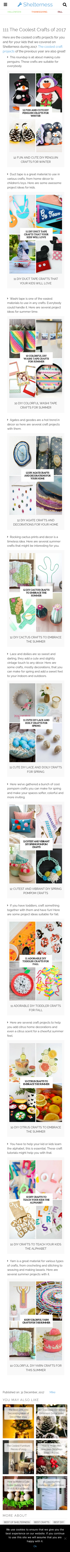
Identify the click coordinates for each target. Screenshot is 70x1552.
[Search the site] (65, 5)
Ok (35, 1546)
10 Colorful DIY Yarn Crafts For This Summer (36, 1368)
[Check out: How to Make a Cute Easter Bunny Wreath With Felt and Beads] (18, 1493)
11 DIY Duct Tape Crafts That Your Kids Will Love (36, 281)
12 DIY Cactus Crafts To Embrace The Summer (35, 640)
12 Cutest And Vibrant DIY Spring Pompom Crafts (36, 891)
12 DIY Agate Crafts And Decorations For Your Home (35, 523)
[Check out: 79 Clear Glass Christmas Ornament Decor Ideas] (51, 1421)
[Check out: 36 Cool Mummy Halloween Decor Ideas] (51, 1493)
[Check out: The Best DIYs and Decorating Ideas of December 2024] (18, 1421)
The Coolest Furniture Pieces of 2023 (18, 1447)
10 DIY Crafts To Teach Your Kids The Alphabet (35, 1247)
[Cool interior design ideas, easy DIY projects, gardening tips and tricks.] (35, 6)
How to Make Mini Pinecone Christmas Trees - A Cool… (51, 1449)
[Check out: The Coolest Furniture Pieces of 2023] (18, 1457)
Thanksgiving (39, 11)
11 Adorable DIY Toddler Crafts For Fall (35, 1008)
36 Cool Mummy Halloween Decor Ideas (51, 1483)
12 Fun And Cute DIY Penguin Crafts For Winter (35, 160)
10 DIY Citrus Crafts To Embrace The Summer (35, 1130)
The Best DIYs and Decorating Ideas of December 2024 (18, 1413)
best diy (59, 1522)
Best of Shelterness (17, 1522)
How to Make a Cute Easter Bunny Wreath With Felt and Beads (18, 1485)
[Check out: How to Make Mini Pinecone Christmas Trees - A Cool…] (51, 1457)
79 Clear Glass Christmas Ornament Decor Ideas (51, 1412)
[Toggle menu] (5, 5)
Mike (52, 1392)
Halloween (14, 11)
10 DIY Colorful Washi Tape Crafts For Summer (35, 405)
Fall (60, 11)
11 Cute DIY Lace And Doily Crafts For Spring (36, 770)
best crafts (41, 1522)
